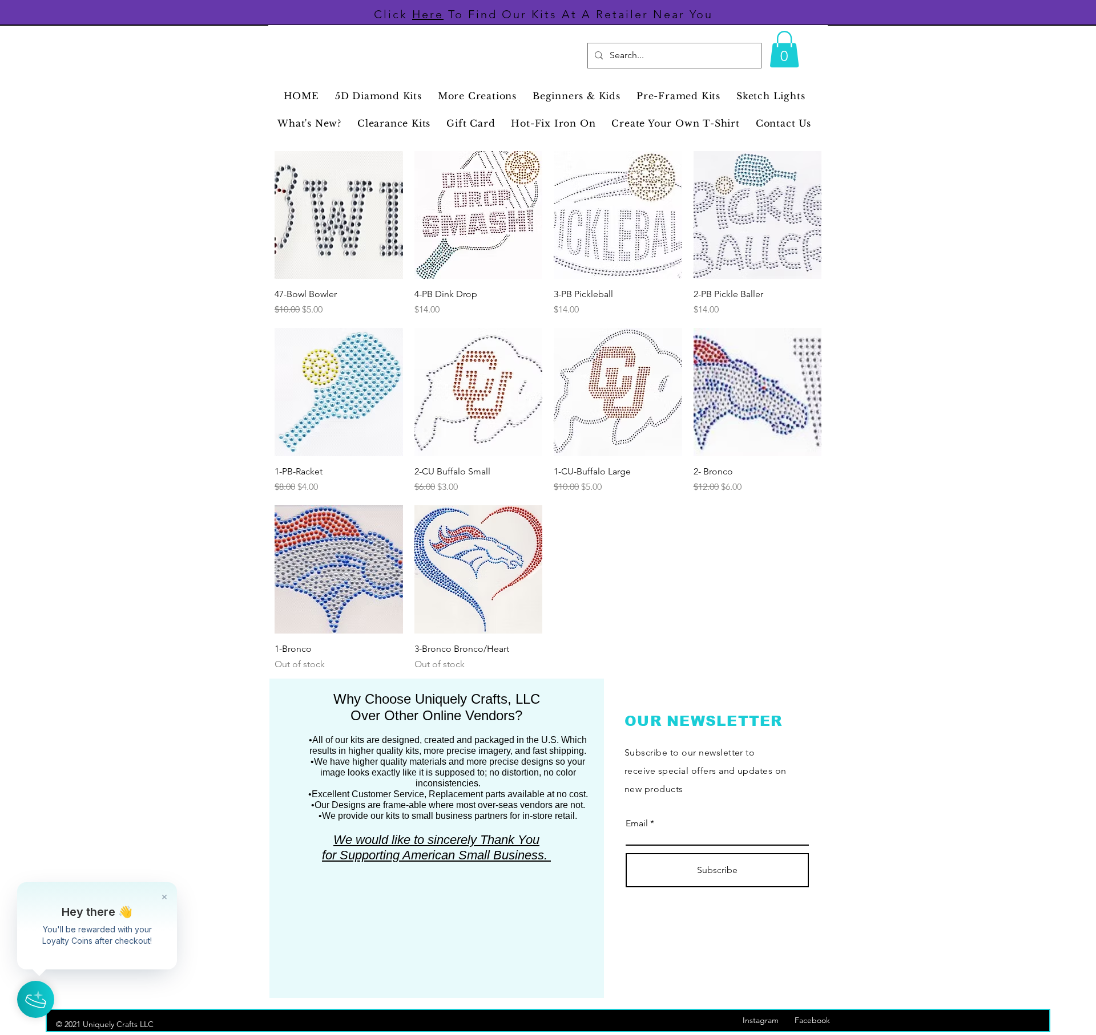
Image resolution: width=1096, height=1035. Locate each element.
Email (637, 823)
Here (428, 14)
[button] (784, 49)
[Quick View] (339, 215)
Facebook (818, 1020)
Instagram (769, 1020)
